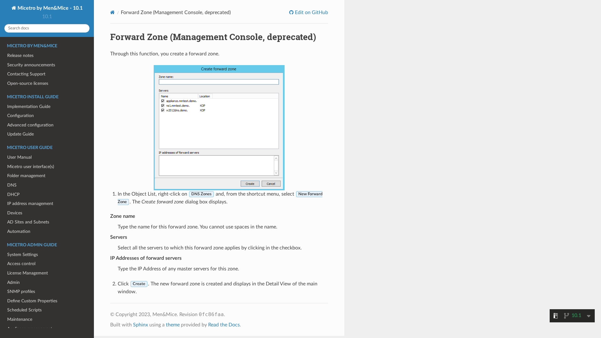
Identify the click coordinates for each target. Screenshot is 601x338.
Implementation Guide (28, 106)
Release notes (20, 55)
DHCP (13, 194)
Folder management (26, 175)
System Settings (22, 254)
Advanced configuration (30, 125)
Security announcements (31, 65)
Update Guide (20, 134)
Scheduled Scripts (24, 310)
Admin (13, 282)
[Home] (112, 12)
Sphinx (140, 324)
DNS (12, 185)
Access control (21, 263)
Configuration (20, 115)
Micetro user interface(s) (30, 166)
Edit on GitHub (311, 12)
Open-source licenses (27, 83)
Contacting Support (26, 74)
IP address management (30, 203)
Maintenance (19, 319)
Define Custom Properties (32, 301)
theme (173, 324)
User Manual (19, 157)
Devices (14, 213)
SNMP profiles (21, 291)
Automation (18, 231)
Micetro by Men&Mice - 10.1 (49, 8)
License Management (27, 273)
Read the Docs (224, 324)
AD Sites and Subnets (28, 222)
